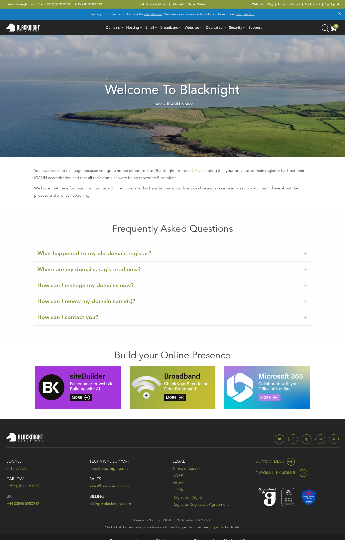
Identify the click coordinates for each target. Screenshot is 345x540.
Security (235, 27)
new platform (245, 14)
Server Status (196, 4)
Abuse (178, 482)
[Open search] (325, 27)
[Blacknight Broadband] (172, 387)
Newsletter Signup (276, 472)
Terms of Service (186, 468)
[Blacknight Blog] (334, 439)
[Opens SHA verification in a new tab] (308, 497)
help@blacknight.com (153, 4)
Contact (295, 4)
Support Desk (270, 461)
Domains (113, 27)
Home (157, 103)
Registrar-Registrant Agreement (200, 504)
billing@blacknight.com (110, 503)
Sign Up (330, 4)
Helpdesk (178, 4)
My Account (312, 4)
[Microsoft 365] (267, 387)
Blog (270, 4)
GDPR (177, 490)
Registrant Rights (187, 497)
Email (149, 27)
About (282, 4)
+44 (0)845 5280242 (22, 503)
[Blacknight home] (23, 28)
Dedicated (214, 27)
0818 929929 (16, 468)
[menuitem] (113, 28)
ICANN (197, 170)
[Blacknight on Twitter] (281, 439)
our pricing (216, 527)
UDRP (177, 475)
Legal (178, 461)
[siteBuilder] (78, 387)
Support (255, 27)
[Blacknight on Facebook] (294, 439)
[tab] (172, 253)
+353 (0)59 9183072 (57, 4)
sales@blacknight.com (20, 4)
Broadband (169, 27)
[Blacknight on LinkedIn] (321, 439)
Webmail (257, 4)
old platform (153, 14)
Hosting (132, 27)
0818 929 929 (93, 4)
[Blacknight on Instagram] (308, 439)
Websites (192, 27)
